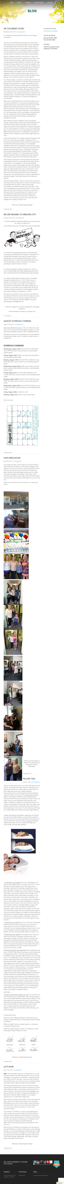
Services (28, 2)
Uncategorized (21, 32)
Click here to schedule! (51, 31)
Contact (50, 2)
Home (11, 2)
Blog (58, 2)
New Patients (38, 2)
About (19, 2)
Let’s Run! (9, 1066)
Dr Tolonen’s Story (14, 28)
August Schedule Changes (17, 321)
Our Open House (12, 457)
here (6, 958)
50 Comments (7, 316)
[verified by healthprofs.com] (42, 1164)
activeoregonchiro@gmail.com (40, 1175)
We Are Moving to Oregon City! (20, 214)
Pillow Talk (29, 778)
